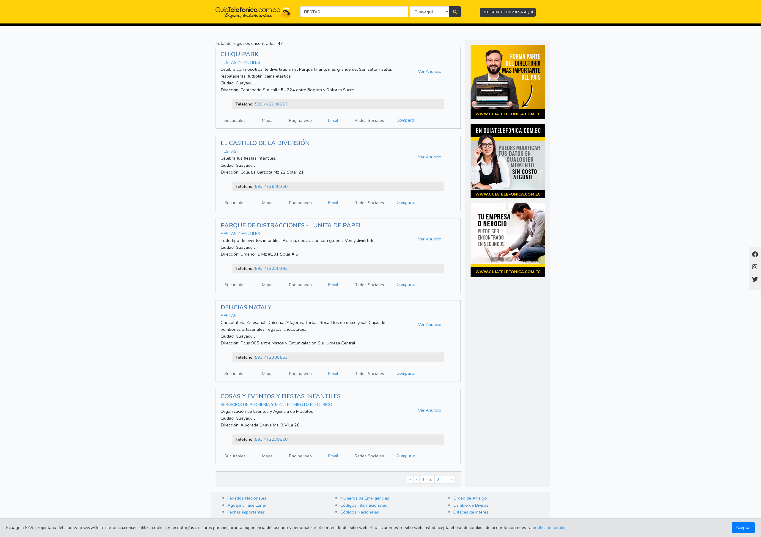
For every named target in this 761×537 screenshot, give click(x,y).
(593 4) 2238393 (270, 268)
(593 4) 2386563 (270, 357)
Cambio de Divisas (470, 505)
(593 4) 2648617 (270, 104)
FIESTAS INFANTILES (240, 62)
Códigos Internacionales (363, 505)
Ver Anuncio (429, 71)
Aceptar (743, 527)
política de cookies (551, 527)
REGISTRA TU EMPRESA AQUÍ (507, 12)
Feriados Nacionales (246, 498)
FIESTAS (229, 151)
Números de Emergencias (364, 498)
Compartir (406, 120)
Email (333, 120)
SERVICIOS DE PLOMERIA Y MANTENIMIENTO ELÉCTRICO (277, 404)
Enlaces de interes (470, 512)
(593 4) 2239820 (270, 439)
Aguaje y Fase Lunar (246, 505)
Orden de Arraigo (470, 498)
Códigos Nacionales (359, 512)
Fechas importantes (246, 512)
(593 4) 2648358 (270, 186)
